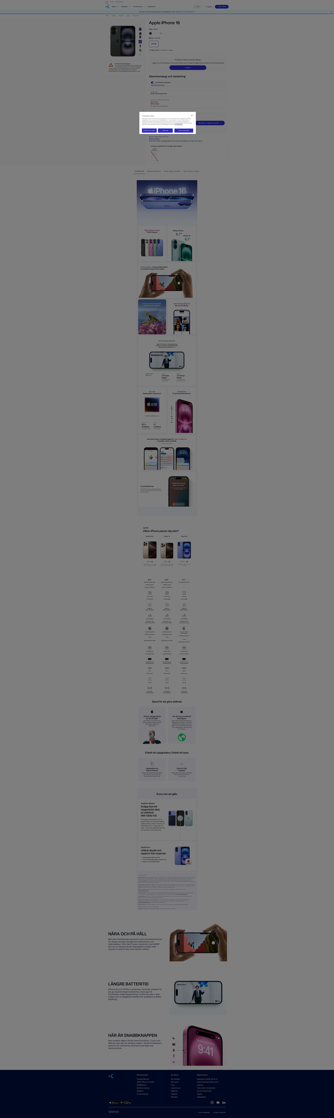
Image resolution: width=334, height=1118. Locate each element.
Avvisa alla (165, 130)
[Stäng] (192, 115)
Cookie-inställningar (183, 130)
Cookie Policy (178, 124)
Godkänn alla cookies (149, 130)
